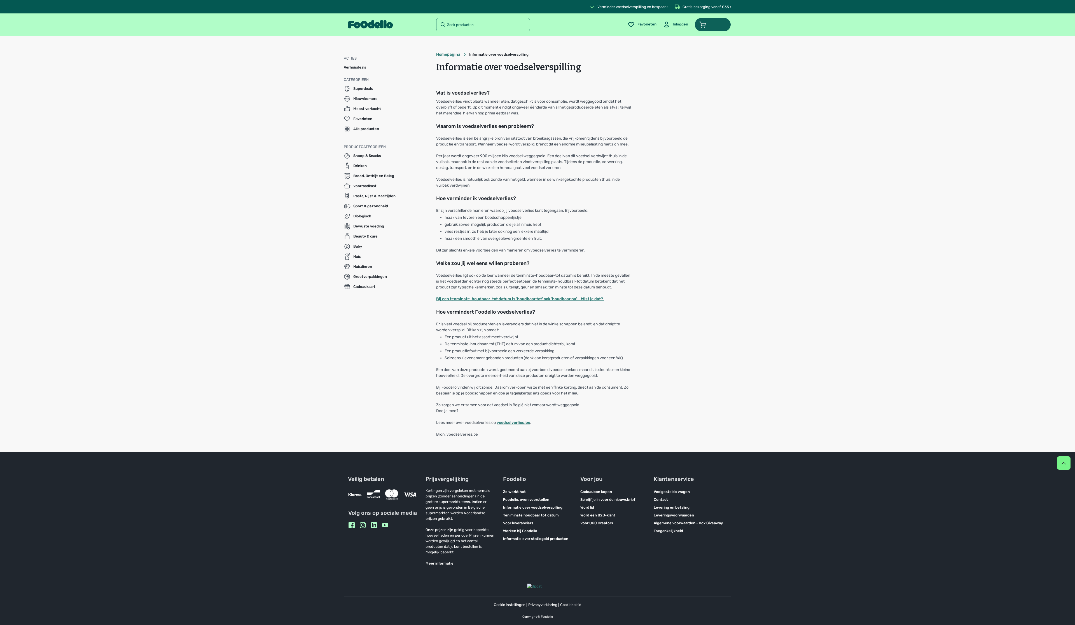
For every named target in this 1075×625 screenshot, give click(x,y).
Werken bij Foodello (520, 531)
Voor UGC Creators (596, 523)
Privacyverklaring (542, 605)
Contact (661, 499)
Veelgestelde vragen (672, 492)
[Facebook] (351, 525)
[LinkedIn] (374, 525)
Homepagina (448, 54)
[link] (675, 24)
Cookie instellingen (509, 605)
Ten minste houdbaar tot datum (531, 515)
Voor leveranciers (518, 523)
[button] (713, 24)
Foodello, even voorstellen (526, 499)
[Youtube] (385, 525)
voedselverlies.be (513, 422)
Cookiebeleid (570, 605)
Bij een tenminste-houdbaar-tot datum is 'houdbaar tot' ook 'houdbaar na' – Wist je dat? (520, 299)
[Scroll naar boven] (1064, 463)
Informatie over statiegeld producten (535, 539)
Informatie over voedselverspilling (532, 507)
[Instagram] (362, 525)
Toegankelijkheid (668, 531)
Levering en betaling (672, 507)
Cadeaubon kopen (596, 492)
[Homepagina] (370, 25)
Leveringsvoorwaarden (674, 515)
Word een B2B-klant (597, 515)
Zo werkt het (514, 492)
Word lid (587, 507)
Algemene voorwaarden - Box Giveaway (688, 523)
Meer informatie (440, 563)
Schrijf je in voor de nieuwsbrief (607, 499)
